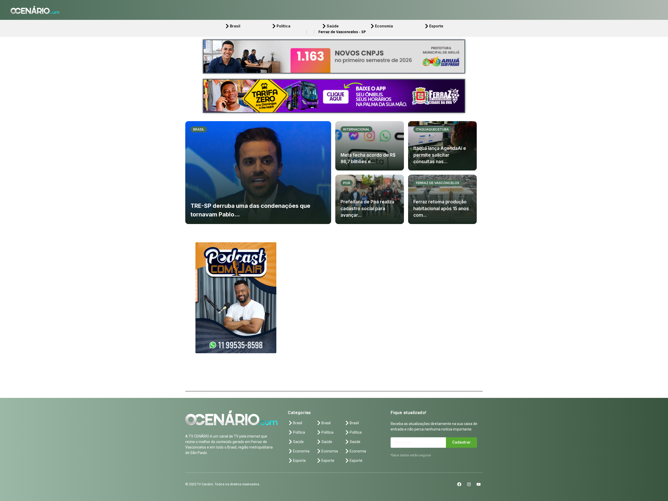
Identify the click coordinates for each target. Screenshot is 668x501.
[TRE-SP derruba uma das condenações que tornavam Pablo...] (258, 172)
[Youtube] (478, 484)
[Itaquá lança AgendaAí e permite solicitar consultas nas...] (442, 145)
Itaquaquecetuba (432, 129)
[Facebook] (459, 484)
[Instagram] (469, 484)
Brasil (235, 26)
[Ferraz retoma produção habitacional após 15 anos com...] (442, 199)
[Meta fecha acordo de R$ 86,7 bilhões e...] (369, 145)
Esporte (436, 26)
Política (283, 26)
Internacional (356, 129)
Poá (346, 183)
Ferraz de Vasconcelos (437, 183)
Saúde (333, 26)
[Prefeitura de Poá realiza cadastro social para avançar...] (369, 199)
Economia (384, 26)
